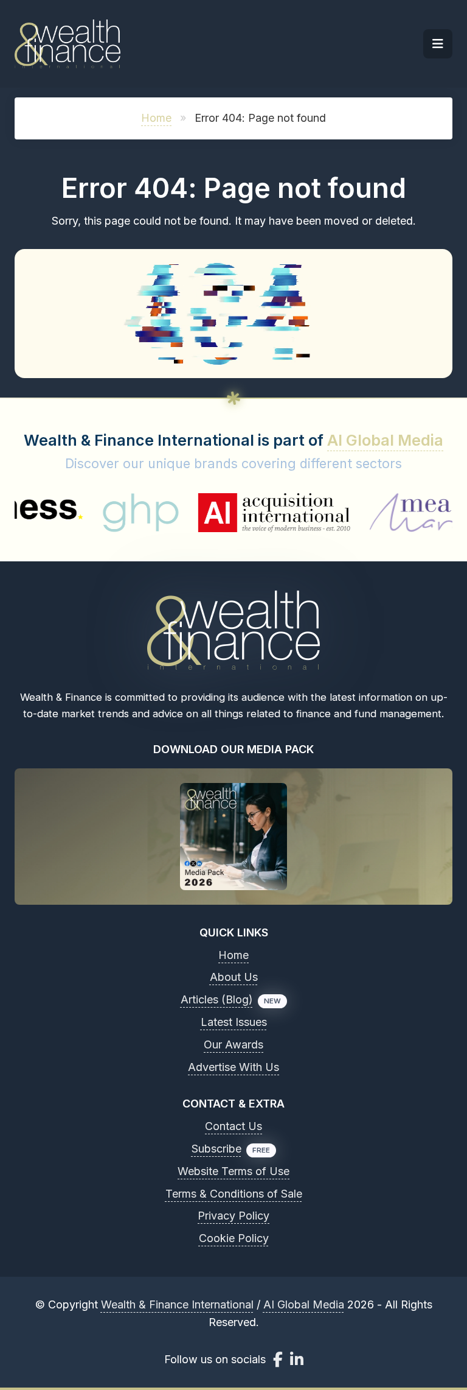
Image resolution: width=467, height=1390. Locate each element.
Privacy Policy (233, 1215)
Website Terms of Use (233, 1171)
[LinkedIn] (296, 1359)
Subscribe (216, 1148)
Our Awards (233, 1044)
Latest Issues (234, 1022)
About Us (234, 977)
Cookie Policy (234, 1238)
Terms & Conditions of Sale (233, 1193)
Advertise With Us (233, 1067)
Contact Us (233, 1126)
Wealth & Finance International (177, 1304)
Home (156, 117)
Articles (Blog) (217, 999)
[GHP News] (98, 512)
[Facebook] (278, 1359)
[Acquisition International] (232, 512)
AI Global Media (385, 440)
